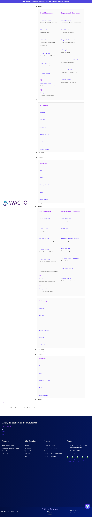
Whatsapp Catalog (65, 50)
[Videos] (40, 174)
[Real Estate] (40, 116)
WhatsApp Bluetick (45, 30)
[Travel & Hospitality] (40, 131)
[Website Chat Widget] (41, 60)
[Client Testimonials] (40, 196)
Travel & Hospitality (45, 134)
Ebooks (41, 192)
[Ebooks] (40, 189)
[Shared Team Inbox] (62, 27)
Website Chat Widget (45, 63)
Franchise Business (44, 149)
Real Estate (42, 119)
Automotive (43, 127)
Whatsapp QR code (45, 53)
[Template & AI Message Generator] (62, 37)
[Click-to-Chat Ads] (41, 37)
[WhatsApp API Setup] (41, 17)
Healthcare (42, 142)
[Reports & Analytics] (62, 76)
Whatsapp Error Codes (45, 185)
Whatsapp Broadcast (66, 20)
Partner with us (42, 352)
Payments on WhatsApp (67, 69)
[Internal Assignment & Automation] (62, 56)
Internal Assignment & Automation (70, 60)
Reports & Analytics (66, 79)
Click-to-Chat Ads (45, 40)
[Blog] (40, 167)
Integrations (41, 349)
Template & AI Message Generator (70, 40)
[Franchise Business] (40, 146)
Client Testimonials (44, 199)
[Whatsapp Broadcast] (62, 17)
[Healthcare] (40, 138)
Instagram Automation (46, 93)
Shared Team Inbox (66, 30)
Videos (41, 177)
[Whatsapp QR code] (41, 49)
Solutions (40, 297)
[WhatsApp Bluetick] (41, 27)
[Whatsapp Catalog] (62, 46)
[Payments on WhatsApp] (62, 66)
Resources (40, 354)
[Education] (40, 109)
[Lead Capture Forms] (41, 80)
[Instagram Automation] (41, 90)
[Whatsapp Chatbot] (41, 70)
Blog (41, 170)
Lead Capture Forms (45, 83)
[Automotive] (40, 124)
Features (40, 206)
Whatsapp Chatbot (45, 73)
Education (42, 112)
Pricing (40, 399)
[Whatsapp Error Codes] (40, 182)
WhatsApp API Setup (45, 20)
